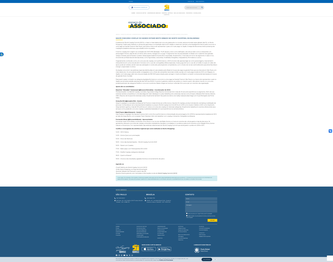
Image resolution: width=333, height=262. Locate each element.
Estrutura (118, 230)
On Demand (160, 233)
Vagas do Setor (161, 235)
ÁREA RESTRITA (200, 1)
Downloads (197, 13)
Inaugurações (140, 235)
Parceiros (189, 13)
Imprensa (118, 235)
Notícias (170, 13)
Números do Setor (141, 228)
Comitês (118, 233)
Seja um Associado (179, 13)
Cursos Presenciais (161, 231)
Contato (166, 14)
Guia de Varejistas (203, 230)
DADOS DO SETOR (142, 226)
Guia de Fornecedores (204, 228)
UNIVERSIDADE (161, 226)
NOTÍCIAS (180, 226)
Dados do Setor (141, 13)
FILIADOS (201, 226)
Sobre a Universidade (162, 228)
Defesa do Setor (182, 228)
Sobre (133, 13)
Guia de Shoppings (183, 238)
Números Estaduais (141, 231)
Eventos (164, 13)
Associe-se (180, 239)
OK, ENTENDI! (206, 259)
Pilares (117, 228)
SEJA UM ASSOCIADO (184, 234)
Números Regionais (141, 230)
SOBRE (118, 226)
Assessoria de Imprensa (204, 236)
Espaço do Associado (183, 230)
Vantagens (180, 236)
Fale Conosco (202, 234)
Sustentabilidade (120, 231)
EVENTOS (159, 238)
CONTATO (201, 233)
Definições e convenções (142, 233)
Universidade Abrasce (154, 13)
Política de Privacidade (206, 213)
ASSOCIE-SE (191, 1)
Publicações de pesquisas (143, 237)
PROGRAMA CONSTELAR (140, 7)
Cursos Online (160, 230)
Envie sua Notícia (182, 231)
